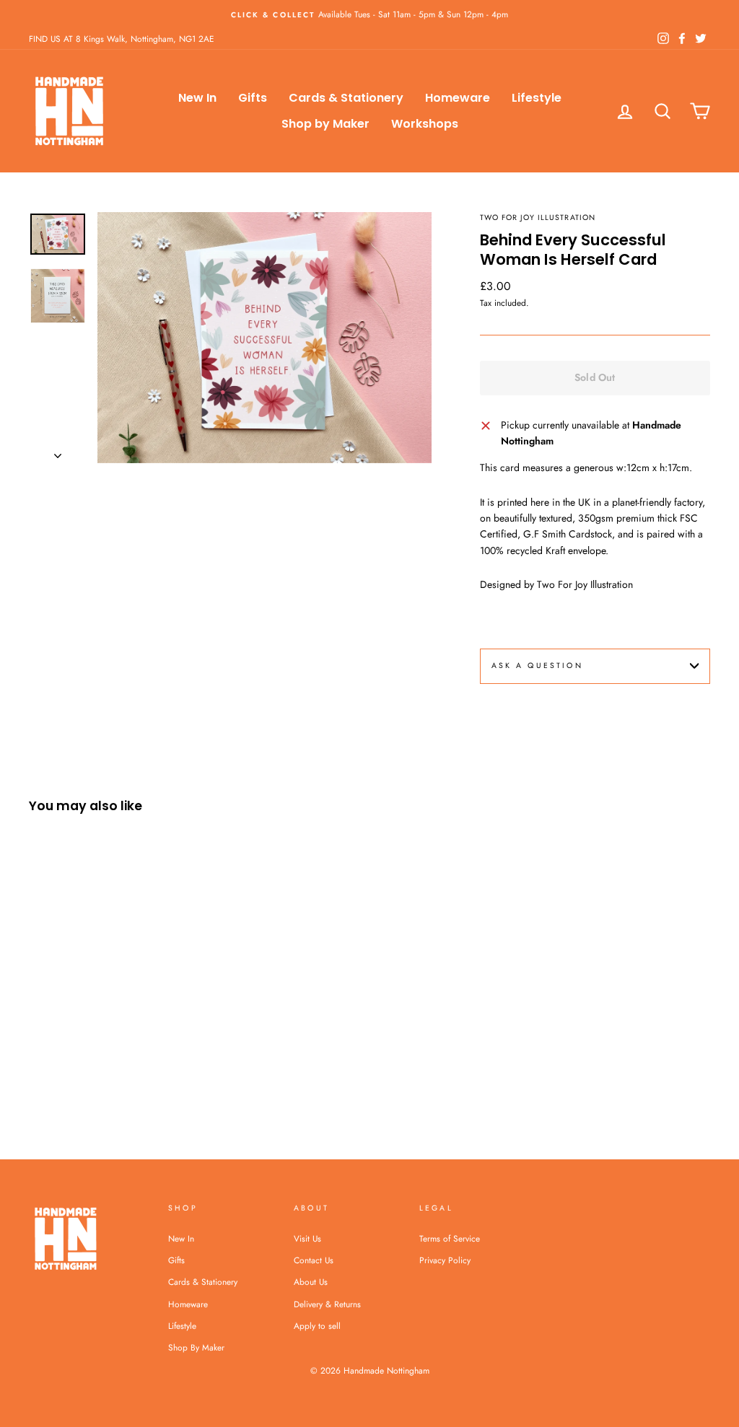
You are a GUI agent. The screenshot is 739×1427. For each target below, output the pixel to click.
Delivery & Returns (327, 1304)
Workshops (424, 123)
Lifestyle (536, 97)
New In (197, 97)
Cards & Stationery (346, 97)
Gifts (252, 97)
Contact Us (313, 1260)
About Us (311, 1281)
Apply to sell (317, 1326)
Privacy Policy (445, 1260)
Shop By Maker (196, 1347)
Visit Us (307, 1238)
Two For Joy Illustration (537, 217)
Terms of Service (449, 1238)
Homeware (457, 97)
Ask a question (537, 665)
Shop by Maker (325, 123)
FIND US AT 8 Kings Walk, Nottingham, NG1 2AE (121, 38)
